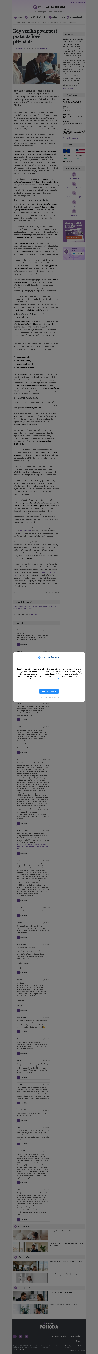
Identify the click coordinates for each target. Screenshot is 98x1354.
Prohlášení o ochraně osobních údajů (53, 679)
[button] (49, 697)
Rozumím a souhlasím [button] (49, 691)
